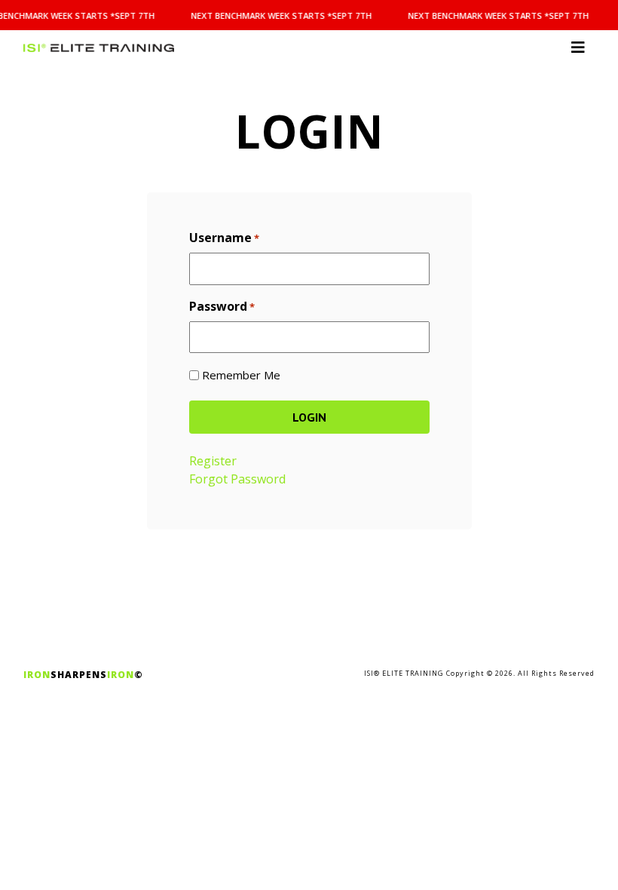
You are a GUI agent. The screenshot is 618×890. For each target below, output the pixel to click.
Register (213, 461)
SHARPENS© (83, 674)
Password (222, 306)
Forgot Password (237, 479)
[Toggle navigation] (578, 47)
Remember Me (241, 374)
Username (224, 237)
